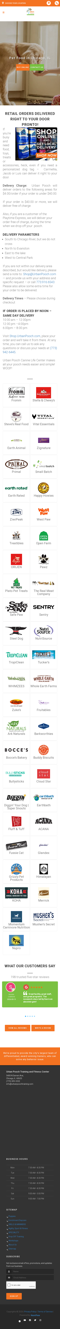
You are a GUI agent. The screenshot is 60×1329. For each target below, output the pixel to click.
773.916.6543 (45, 282)
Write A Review (43, 1028)
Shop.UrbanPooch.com (24, 336)
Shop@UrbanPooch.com (39, 274)
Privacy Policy (30, 1312)
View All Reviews (18, 1028)
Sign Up (14, 1296)
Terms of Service (45, 1312)
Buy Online (23, 67)
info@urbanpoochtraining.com (19, 1084)
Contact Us (37, 67)
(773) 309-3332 (13, 1081)
